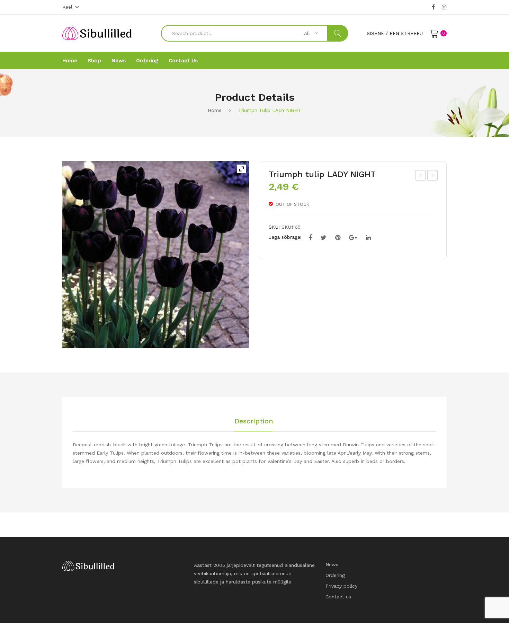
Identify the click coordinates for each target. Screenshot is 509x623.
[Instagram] (444, 7)
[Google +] (353, 238)
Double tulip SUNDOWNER (421, 176)
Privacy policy (341, 586)
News (331, 564)
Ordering (335, 575)
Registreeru (406, 33)
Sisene (375, 33)
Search (337, 33)
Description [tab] (253, 421)
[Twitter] (324, 238)
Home (215, 110)
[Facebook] (433, 7)
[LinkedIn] (368, 238)
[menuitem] (69, 60)
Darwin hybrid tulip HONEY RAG (433, 176)
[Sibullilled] (97, 33)
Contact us (338, 596)
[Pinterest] (337, 238)
